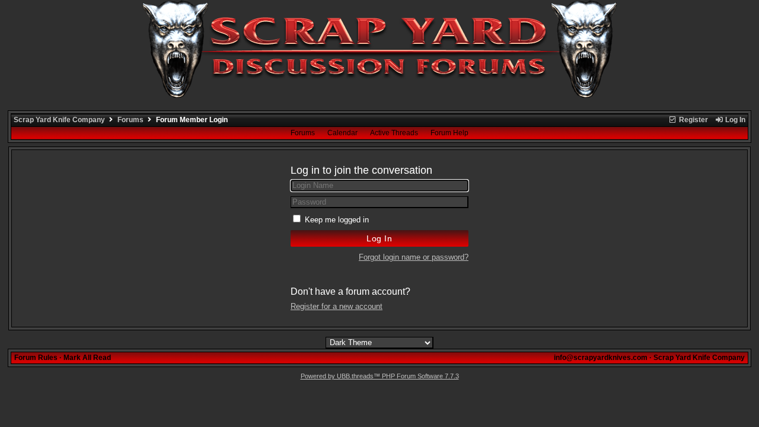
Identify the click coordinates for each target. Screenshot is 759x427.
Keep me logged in (337, 219)
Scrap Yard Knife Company (59, 120)
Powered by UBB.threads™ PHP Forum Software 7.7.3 (380, 376)
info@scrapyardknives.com (601, 357)
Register (692, 120)
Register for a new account (336, 306)
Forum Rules (36, 357)
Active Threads (394, 133)
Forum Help (449, 133)
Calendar (342, 133)
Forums (130, 120)
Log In (734, 120)
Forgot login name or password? (413, 257)
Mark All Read (87, 357)
